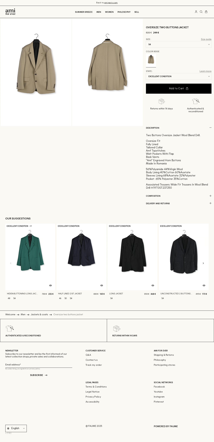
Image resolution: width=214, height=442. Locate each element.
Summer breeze (83, 12)
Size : (148, 39)
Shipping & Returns (164, 355)
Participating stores (164, 365)
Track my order (94, 365)
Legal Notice (92, 392)
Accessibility (92, 402)
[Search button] (201, 12)
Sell (136, 12)
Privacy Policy (93, 397)
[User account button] (196, 12)
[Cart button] (206, 12)
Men (98, 12)
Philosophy (124, 12)
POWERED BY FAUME (166, 426)
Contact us (92, 360)
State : (149, 71)
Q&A (88, 355)
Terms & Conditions (96, 387)
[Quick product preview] (50, 285)
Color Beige (152, 51)
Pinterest (159, 402)
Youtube (158, 392)
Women (109, 12)
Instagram (159, 397)
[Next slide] (203, 263)
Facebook (159, 387)
